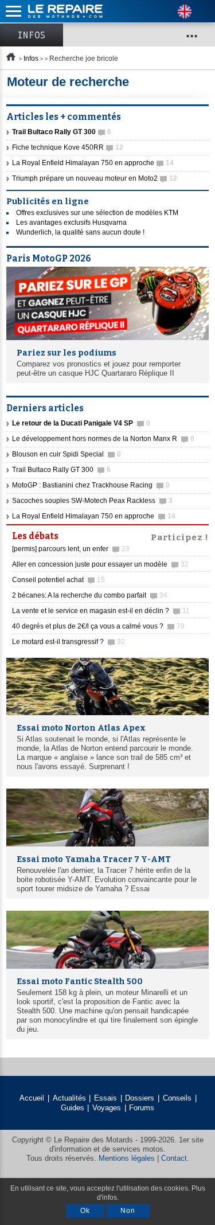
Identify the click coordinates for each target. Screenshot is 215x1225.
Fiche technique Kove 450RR (67, 147)
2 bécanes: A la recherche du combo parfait (89, 595)
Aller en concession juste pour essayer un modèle (100, 564)
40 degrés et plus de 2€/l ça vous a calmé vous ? (98, 626)
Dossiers (139, 1098)
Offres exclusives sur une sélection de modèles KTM (97, 213)
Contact (174, 1158)
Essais (105, 1098)
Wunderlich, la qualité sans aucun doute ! (80, 232)
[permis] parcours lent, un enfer (71, 549)
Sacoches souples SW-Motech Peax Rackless (92, 501)
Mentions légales (127, 1158)
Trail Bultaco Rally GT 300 (61, 470)
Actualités (69, 1098)
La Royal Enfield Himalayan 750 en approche (93, 163)
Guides (72, 1107)
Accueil (31, 1098)
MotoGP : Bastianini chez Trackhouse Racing (91, 485)
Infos (31, 35)
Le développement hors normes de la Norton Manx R (103, 439)
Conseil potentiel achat (58, 580)
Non (127, 1211)
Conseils (177, 1098)
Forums (141, 1107)
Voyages (106, 1107)
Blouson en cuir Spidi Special (66, 454)
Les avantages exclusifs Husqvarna (71, 223)
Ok (85, 1211)
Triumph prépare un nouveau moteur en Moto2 (94, 178)
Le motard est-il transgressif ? (68, 642)
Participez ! (180, 536)
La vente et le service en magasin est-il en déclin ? (101, 611)
